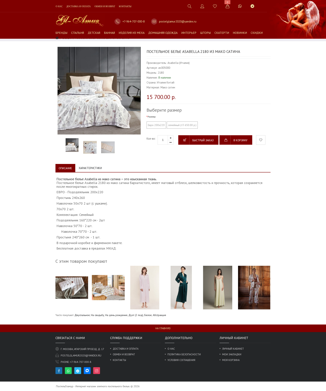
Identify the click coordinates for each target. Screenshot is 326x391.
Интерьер (188, 33)
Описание (65, 168)
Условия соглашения (181, 360)
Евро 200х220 (156, 125)
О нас (59, 6)
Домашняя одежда (163, 33)
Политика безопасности (184, 354)
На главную (163, 328)
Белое (148, 315)
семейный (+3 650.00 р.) (182, 125)
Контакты (125, 6)
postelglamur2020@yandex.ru (177, 21)
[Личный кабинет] (202, 6)
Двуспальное (82, 315)
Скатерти (222, 33)
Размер (152, 116)
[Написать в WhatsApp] (240, 6)
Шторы (205, 33)
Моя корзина (231, 360)
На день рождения (116, 315)
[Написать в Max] (262, 4)
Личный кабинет (233, 348)
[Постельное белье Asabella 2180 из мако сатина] (99, 90)
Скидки (257, 33)
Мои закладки (231, 354)
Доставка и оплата (78, 6)
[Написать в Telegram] (252, 6)
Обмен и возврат (105, 6)
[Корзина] (227, 6)
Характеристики (90, 168)
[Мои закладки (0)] (214, 6)
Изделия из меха (132, 33)
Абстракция (159, 315)
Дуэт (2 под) (135, 315)
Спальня (77, 33)
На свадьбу (97, 315)
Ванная (109, 33)
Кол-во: (151, 138)
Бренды (61, 33)
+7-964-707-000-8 (133, 21)
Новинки (240, 33)
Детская (94, 33)
